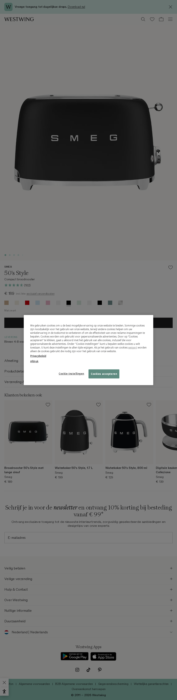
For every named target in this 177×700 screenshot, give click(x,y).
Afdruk (34, 361)
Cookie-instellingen (71, 373)
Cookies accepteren (104, 373)
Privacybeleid (38, 355)
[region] (88, 350)
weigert (132, 347)
